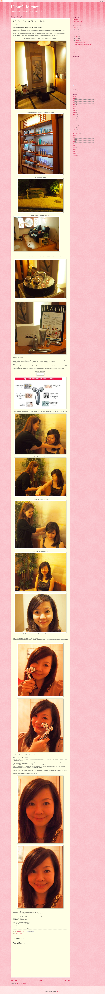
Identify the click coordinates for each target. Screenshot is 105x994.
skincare (74, 124)
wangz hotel (75, 126)
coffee (74, 139)
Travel (74, 108)
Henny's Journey (25, 6)
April (77, 36)
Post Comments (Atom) (21, 983)
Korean (74, 131)
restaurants (75, 114)
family (74, 104)
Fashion (74, 106)
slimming (75, 155)
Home (40, 980)
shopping (74, 153)
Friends (74, 100)
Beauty (74, 127)
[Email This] (27, 931)
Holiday (74, 118)
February (78, 40)
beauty (17, 933)
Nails (74, 137)
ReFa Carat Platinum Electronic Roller (83, 44)
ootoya (74, 149)
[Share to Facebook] (32, 931)
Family (74, 112)
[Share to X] (30, 931)
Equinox (74, 129)
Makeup (74, 120)
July (77, 29)
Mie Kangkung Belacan (80, 42)
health (74, 122)
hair (73, 143)
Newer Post (14, 980)
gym (74, 141)
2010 (75, 52)
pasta (74, 151)
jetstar (74, 147)
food (74, 98)
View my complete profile (78, 21)
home (74, 145)
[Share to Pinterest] (33, 931)
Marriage (74, 135)
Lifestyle (20, 933)
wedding (74, 116)
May (77, 34)
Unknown (76, 19)
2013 (75, 27)
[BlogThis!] (29, 931)
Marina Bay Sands (76, 133)
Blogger (58, 991)
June (77, 31)
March (77, 38)
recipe (74, 110)
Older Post (67, 980)
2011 (75, 50)
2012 (75, 48)
